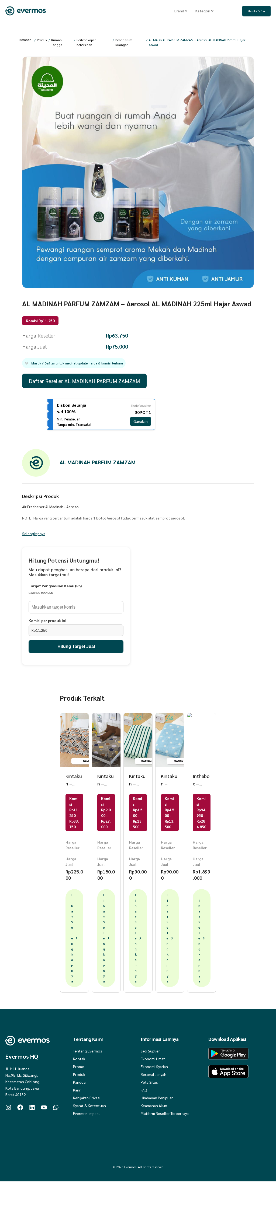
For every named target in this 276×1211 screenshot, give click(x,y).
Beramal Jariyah (153, 1074)
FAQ (144, 1089)
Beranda (25, 39)
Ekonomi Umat (153, 1058)
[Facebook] (20, 1107)
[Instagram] (8, 1107)
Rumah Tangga (56, 42)
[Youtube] (44, 1107)
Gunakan (140, 421)
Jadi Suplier (150, 1050)
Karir (77, 1089)
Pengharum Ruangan (123, 42)
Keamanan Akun (154, 1105)
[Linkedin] (32, 1107)
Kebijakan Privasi (86, 1097)
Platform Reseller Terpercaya (165, 1113)
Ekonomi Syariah (154, 1066)
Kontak (79, 1058)
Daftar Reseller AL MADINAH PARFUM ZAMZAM (84, 380)
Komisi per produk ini (47, 620)
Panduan (80, 1082)
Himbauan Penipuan (157, 1097)
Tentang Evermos (87, 1050)
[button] (74, 363)
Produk (42, 40)
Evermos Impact (86, 1113)
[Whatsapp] (56, 1107)
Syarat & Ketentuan (89, 1105)
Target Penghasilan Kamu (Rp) (55, 586)
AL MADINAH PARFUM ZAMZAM (98, 462)
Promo (78, 1066)
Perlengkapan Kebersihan (86, 42)
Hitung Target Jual (76, 646)
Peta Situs (149, 1082)
